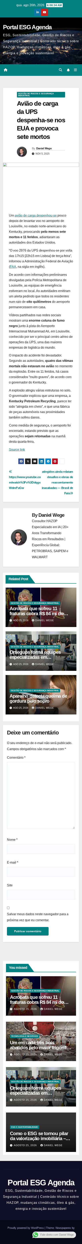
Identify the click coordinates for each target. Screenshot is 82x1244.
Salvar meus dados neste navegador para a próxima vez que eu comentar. (37, 917)
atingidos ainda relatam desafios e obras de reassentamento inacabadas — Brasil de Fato (57, 482)
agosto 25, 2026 (26, 1009)
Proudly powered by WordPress (26, 1227)
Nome (12, 839)
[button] (60, 70)
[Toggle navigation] (75, 70)
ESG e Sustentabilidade (24, 1127)
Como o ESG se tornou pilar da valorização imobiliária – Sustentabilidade (39, 1138)
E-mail (12, 862)
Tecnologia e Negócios (24, 1036)
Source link (17, 449)
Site (10, 885)
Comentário (16, 757)
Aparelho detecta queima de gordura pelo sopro (38, 698)
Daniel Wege (44, 148)
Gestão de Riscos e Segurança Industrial (36, 94)
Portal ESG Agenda (27, 27)
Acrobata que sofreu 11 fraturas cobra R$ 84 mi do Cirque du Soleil (36, 613)
